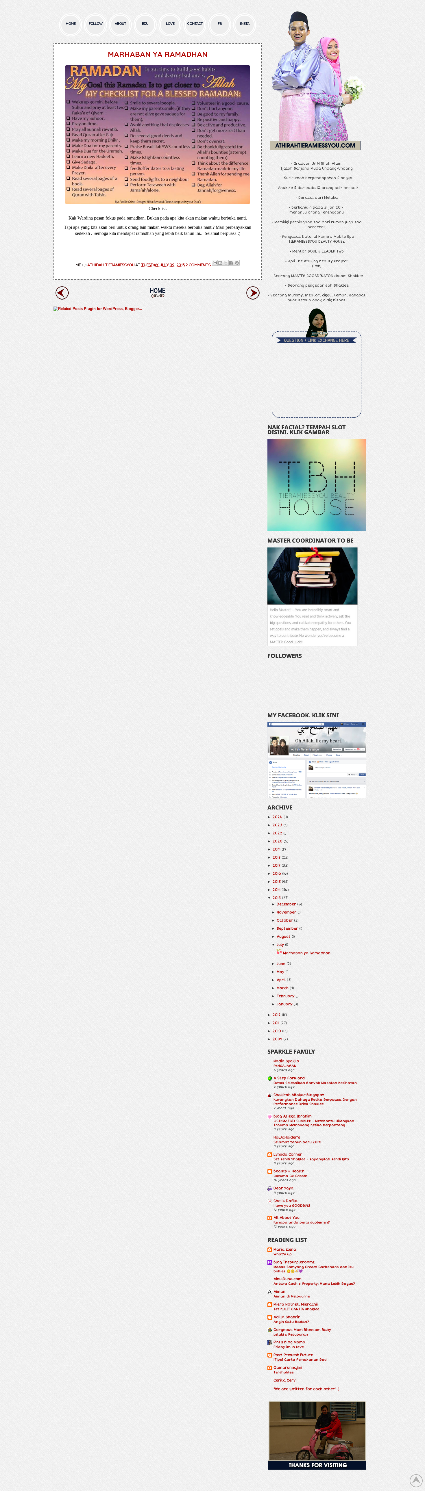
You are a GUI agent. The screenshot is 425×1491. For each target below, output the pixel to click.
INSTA (244, 23)
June (281, 964)
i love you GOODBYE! (292, 1206)
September (287, 928)
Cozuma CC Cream (290, 1176)
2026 (277, 817)
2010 (277, 1031)
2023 (277, 825)
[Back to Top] (416, 1482)
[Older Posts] (253, 300)
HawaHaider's (287, 1137)
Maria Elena (285, 1249)
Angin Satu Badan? (291, 1322)
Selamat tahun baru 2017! (297, 1142)
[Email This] (215, 263)
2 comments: (198, 265)
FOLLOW (95, 23)
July (280, 945)
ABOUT (120, 23)
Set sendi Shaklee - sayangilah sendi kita (311, 1159)
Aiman (279, 1292)
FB (220, 23)
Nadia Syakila (286, 1061)
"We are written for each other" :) (306, 1389)
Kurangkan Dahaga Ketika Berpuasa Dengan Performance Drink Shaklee (315, 1102)
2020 (277, 841)
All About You (287, 1218)
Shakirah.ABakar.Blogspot (299, 1095)
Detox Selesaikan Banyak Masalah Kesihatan (315, 1083)
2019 (276, 849)
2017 (276, 866)
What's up (283, 1254)
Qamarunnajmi (288, 1368)
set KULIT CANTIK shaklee (296, 1309)
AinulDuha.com (288, 1279)
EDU (145, 23)
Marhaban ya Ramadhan (158, 54)
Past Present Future (293, 1355)
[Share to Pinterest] (237, 263)
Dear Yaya (283, 1188)
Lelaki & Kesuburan (291, 1334)
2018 (276, 857)
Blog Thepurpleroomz (294, 1262)
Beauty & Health (289, 1171)
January (284, 1004)
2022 (277, 833)
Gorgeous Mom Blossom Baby (302, 1330)
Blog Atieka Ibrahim (293, 1116)
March (283, 988)
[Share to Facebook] (231, 263)
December (286, 904)
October (285, 920)
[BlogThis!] (220, 263)
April (281, 980)
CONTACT (195, 23)
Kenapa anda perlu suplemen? (302, 1222)
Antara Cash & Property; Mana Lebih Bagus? (314, 1284)
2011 (276, 1023)
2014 (276, 890)
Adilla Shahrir (287, 1317)
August (284, 937)
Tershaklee (283, 1372)
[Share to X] (226, 263)
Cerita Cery (284, 1380)
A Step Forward (289, 1078)
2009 (277, 1039)
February (285, 996)
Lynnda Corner (288, 1154)
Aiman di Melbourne (292, 1296)
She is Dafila (286, 1201)
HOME (70, 23)
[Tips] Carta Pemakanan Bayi (300, 1360)
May (280, 972)
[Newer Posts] (62, 300)
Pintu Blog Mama (289, 1342)
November (286, 912)
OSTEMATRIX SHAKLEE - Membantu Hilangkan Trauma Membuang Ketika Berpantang (314, 1123)
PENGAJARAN (285, 1066)
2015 (277, 882)
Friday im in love (289, 1347)
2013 (277, 898)
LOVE (170, 23)
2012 (277, 1015)
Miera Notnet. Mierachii (296, 1304)
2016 (277, 874)
